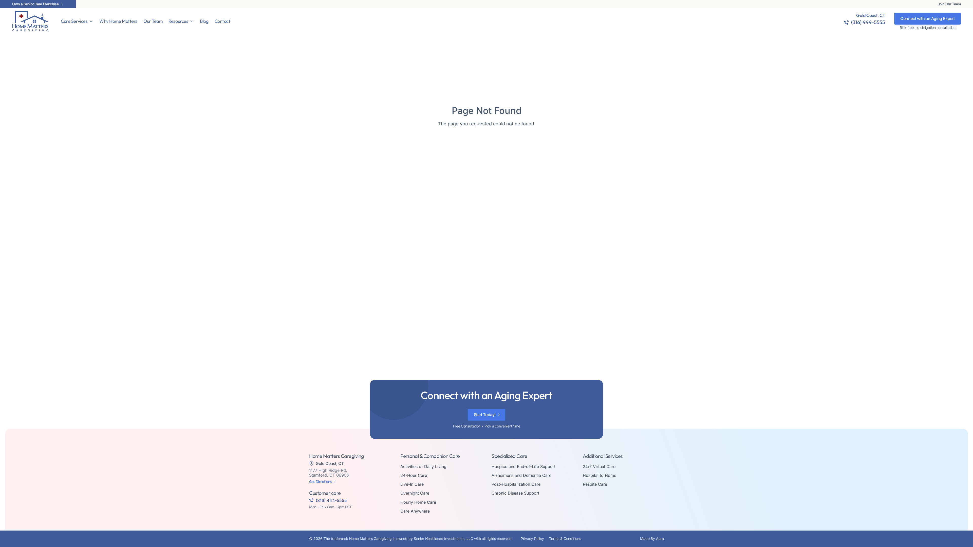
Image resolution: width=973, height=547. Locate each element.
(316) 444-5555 (868, 22)
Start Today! (485, 414)
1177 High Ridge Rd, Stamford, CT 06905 (329, 473)
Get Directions (320, 482)
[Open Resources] (191, 21)
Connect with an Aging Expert (927, 18)
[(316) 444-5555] (846, 22)
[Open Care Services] (91, 21)
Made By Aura (652, 538)
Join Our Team (949, 4)
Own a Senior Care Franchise (35, 4)
